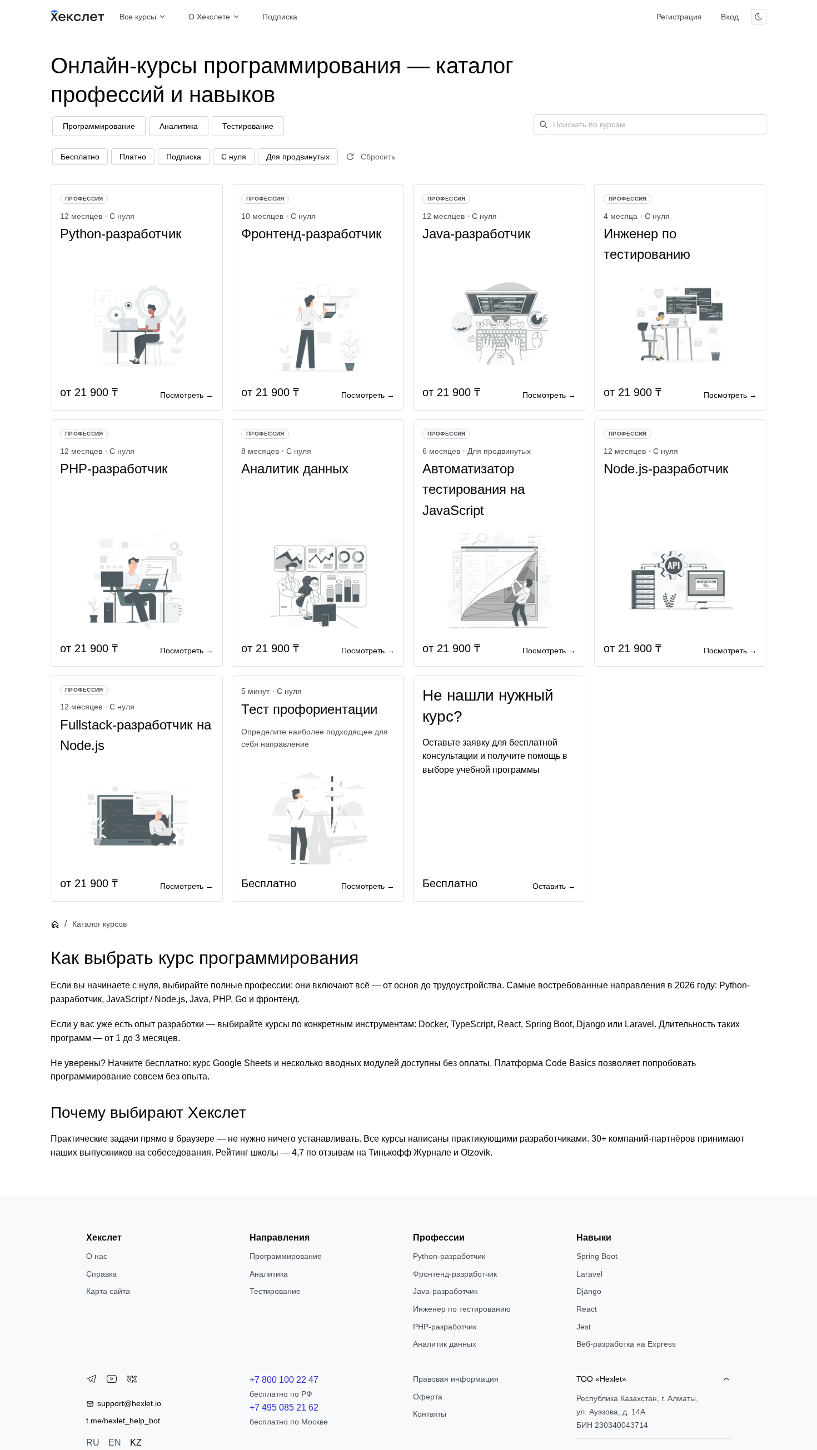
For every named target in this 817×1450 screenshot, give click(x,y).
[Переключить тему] (758, 16)
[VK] (131, 1381)
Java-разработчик (445, 1291)
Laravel (589, 1273)
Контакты (429, 1413)
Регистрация (679, 16)
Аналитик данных (444, 1343)
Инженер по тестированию (462, 1308)
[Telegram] (91, 1381)
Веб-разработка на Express (626, 1343)
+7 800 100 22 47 (284, 1379)
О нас (96, 1256)
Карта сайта (108, 1291)
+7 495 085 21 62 (284, 1407)
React (586, 1308)
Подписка (279, 16)
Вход (730, 16)
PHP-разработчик (444, 1326)
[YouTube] (111, 1381)
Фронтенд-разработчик (455, 1273)
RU (92, 1442)
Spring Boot (596, 1256)
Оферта (427, 1396)
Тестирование (275, 1291)
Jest (583, 1326)
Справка (101, 1273)
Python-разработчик (449, 1256)
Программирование (286, 1256)
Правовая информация (456, 1378)
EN (114, 1442)
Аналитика (269, 1273)
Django (588, 1291)
